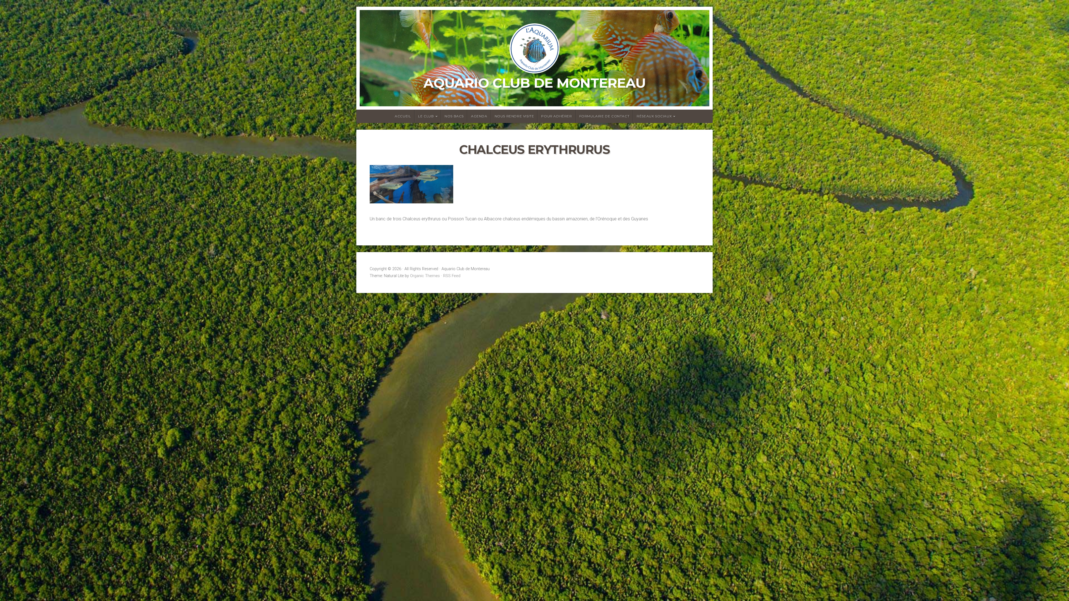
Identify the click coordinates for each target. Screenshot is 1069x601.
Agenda (479, 116)
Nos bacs (454, 116)
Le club (426, 116)
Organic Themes (425, 276)
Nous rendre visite (514, 116)
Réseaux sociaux (654, 116)
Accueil (403, 116)
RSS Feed (451, 276)
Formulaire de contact (604, 116)
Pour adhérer (556, 116)
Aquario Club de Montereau (534, 83)
